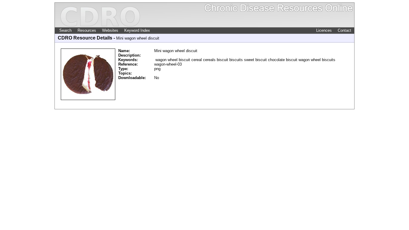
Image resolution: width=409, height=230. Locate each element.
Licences (324, 30)
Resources (87, 30)
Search (65, 30)
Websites (110, 30)
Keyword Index (137, 30)
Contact (344, 30)
